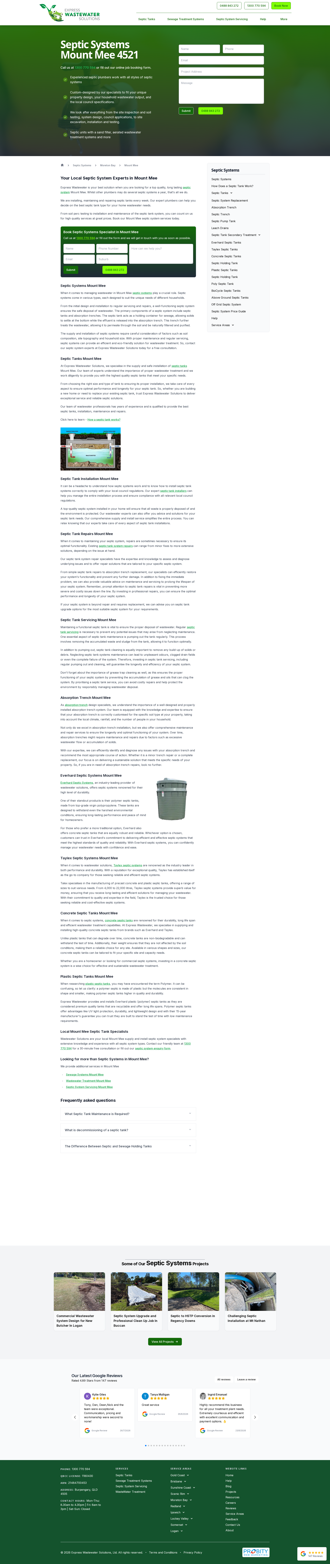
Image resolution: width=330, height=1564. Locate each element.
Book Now (281, 5)
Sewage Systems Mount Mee (85, 1074)
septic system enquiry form (152, 1048)
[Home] (69, 12)
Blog (228, 1486)
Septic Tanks (146, 19)
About (230, 1530)
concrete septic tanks (119, 920)
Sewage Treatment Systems (185, 19)
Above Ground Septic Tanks (230, 297)
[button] (128, 1114)
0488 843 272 (229, 5)
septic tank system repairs (116, 546)
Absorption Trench (223, 207)
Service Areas (235, 1513)
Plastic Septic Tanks (224, 270)
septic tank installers (173, 491)
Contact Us (233, 1524)
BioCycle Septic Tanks (225, 290)
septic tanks (179, 366)
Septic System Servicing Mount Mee (89, 1087)
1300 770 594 (256, 5)
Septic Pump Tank (223, 221)
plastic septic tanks (97, 983)
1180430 (87, 1476)
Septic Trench (220, 214)
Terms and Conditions (163, 1552)
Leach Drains (220, 228)
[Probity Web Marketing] (256, 1552)
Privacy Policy (193, 1552)
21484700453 (77, 1482)
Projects (231, 1491)
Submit (186, 111)
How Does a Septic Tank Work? (232, 186)
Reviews (231, 1508)
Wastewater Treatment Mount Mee (88, 1080)
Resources (232, 1497)
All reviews (223, 1379)
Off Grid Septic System (226, 304)
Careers (231, 1502)
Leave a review (246, 1379)
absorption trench (76, 705)
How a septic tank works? (103, 419)
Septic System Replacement (229, 200)
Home (229, 1475)
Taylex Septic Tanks (224, 249)
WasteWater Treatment (130, 1491)
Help (263, 19)
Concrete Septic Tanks (226, 256)
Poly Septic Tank (222, 284)
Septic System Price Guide (228, 311)
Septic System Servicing (232, 19)
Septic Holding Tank (224, 263)
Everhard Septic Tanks (226, 242)
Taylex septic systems (127, 865)
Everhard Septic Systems (76, 782)
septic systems (142, 293)
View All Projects (163, 1341)
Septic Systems (221, 179)
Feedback (232, 1519)
